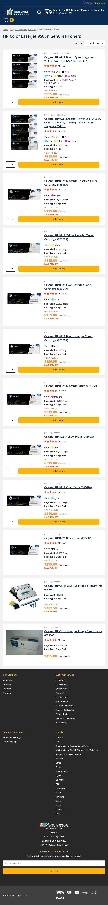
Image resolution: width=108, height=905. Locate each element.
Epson (59, 767)
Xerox (58, 805)
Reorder (60, 692)
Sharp (58, 800)
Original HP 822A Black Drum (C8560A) (68, 538)
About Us (7, 680)
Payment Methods (65, 705)
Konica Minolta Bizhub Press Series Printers (77, 750)
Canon (58, 762)
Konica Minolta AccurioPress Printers (73, 745)
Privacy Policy (62, 714)
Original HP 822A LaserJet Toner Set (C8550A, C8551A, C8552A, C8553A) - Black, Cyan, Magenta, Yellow (72, 122)
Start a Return (62, 701)
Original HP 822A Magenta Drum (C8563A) (70, 386)
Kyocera (60, 775)
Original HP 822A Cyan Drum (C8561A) (68, 487)
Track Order (61, 697)
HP (57, 741)
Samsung (60, 796)
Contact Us (61, 680)
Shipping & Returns (65, 709)
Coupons (7, 688)
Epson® (59, 737)
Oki (57, 784)
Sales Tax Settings (12, 737)
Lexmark (60, 779)
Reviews (7, 684)
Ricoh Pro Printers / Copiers (69, 754)
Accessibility (61, 722)
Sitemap (7, 692)
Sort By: (79, 43)
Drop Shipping (9, 741)
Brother (59, 758)
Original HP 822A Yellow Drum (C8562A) (69, 436)
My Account (61, 684)
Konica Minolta (62, 771)
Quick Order (61, 688)
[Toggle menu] (4, 12)
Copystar (60, 809)
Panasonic (60, 788)
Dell (57, 813)
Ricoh (58, 792)
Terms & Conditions (65, 718)
